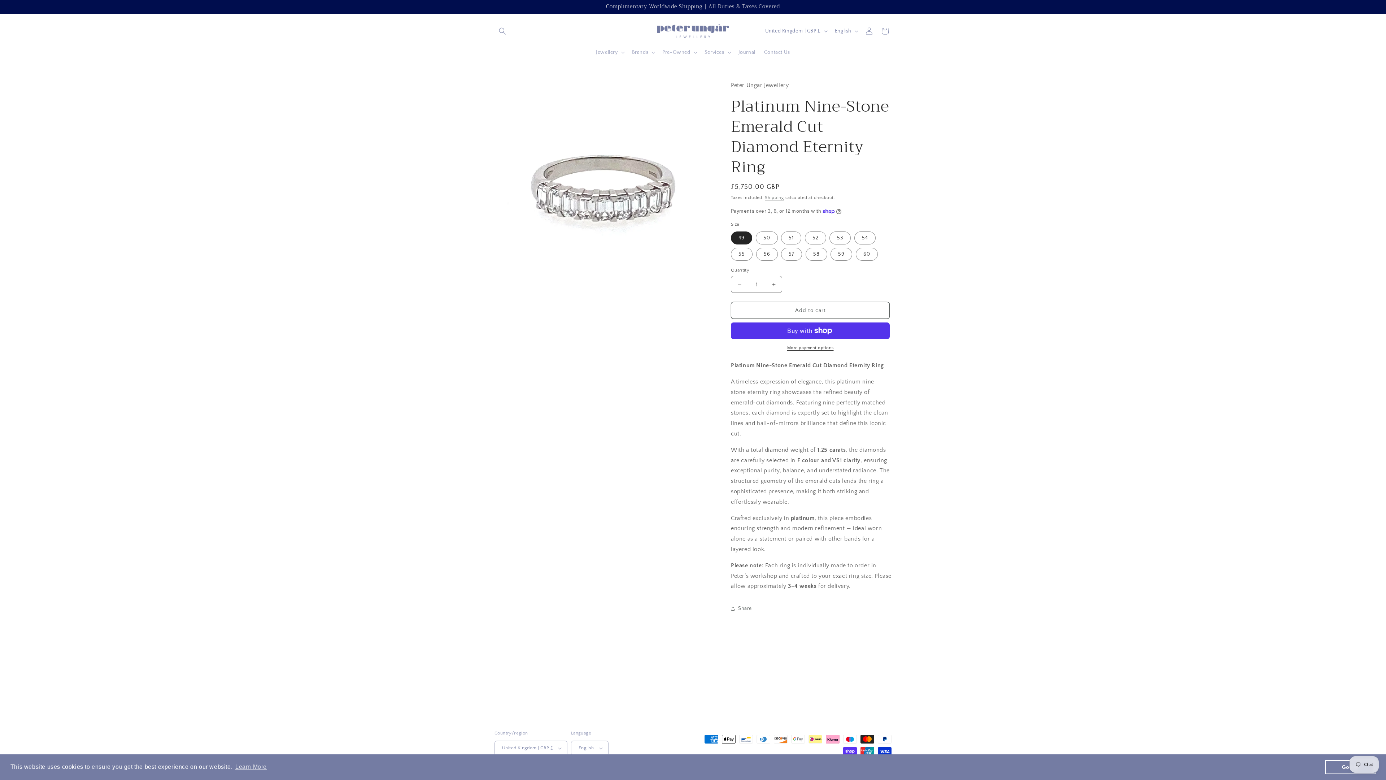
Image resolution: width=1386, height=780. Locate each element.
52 (815, 238)
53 (840, 238)
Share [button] (745, 608)
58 (816, 254)
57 (791, 254)
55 (741, 254)
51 (791, 238)
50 (766, 238)
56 (767, 254)
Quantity (740, 270)
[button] (502, 31)
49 (741, 238)
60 (866, 254)
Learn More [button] (251, 767)
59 (841, 254)
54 (865, 238)
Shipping (774, 197)
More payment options (810, 348)
